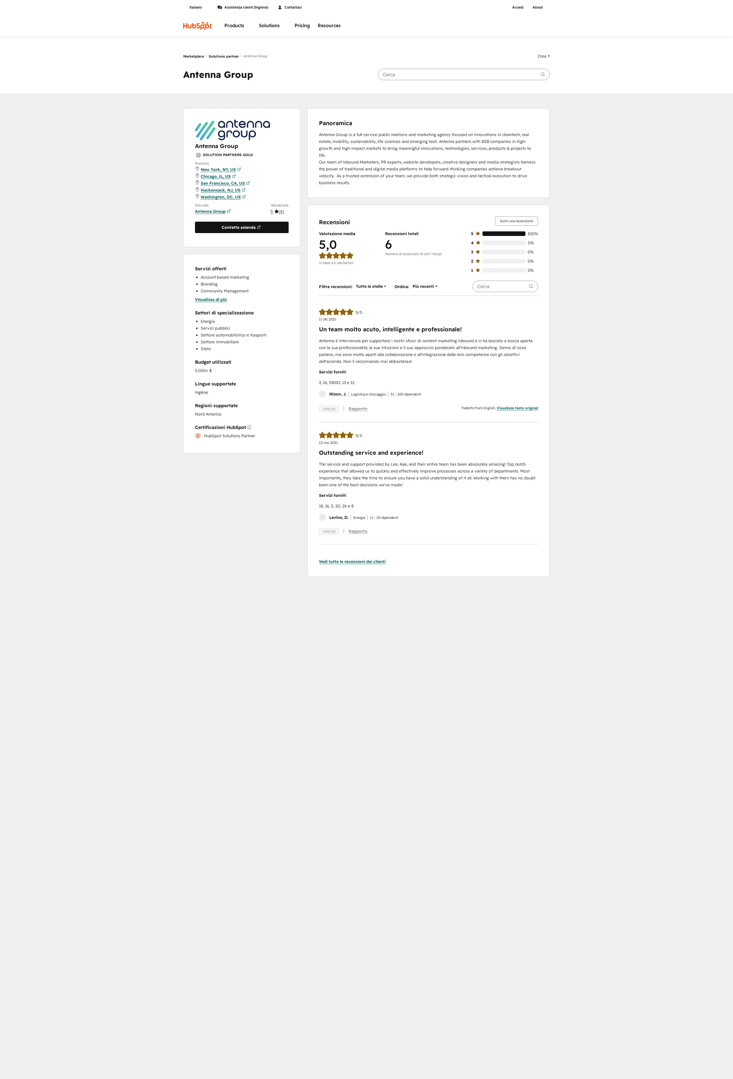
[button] (544, 56)
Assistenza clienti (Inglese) (246, 7)
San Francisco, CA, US (223, 183)
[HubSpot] (197, 25)
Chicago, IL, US (216, 176)
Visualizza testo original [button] (517, 408)
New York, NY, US (218, 169)
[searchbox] (464, 74)
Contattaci (293, 7)
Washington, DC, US (221, 197)
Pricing (302, 25)
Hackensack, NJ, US (221, 190)
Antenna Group (210, 211)
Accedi (517, 7)
